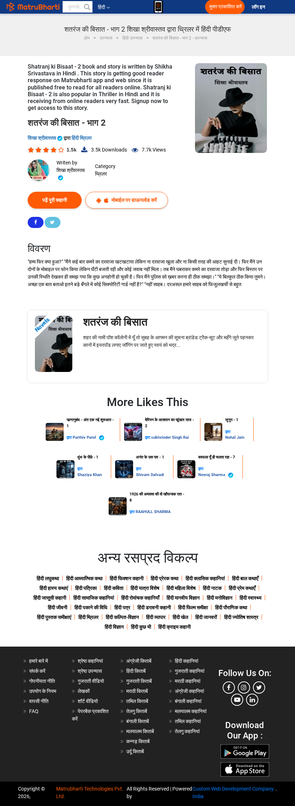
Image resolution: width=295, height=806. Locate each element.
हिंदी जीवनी (57, 607)
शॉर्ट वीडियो (88, 701)
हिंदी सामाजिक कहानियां (93, 598)
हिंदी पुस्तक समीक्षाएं (54, 617)
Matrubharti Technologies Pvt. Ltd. (89, 792)
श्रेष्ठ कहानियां (90, 661)
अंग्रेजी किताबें (138, 661)
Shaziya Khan (89, 474)
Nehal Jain (234, 437)
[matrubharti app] (158, 7)
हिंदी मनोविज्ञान (219, 598)
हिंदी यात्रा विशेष (145, 588)
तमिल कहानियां (188, 721)
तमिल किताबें (137, 701)
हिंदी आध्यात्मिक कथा (84, 578)
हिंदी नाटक (212, 588)
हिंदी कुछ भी (141, 627)
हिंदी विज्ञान (114, 627)
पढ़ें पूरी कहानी (54, 200)
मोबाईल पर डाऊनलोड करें (133, 200)
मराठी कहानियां (187, 681)
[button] (86, 7)
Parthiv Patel (85, 437)
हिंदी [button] (101, 7)
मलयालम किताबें (140, 731)
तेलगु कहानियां (187, 731)
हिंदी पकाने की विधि (90, 607)
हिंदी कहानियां (186, 661)
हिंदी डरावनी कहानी (154, 607)
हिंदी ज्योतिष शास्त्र (241, 617)
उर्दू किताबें (135, 751)
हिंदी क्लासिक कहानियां (205, 578)
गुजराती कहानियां (189, 671)
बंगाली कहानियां (188, 701)
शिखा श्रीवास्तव (42, 138)
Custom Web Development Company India (233, 792)
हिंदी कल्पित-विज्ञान (122, 617)
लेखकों (84, 691)
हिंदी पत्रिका (86, 588)
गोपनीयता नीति (42, 681)
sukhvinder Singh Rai (170, 437)
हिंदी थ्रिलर (82, 138)
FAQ (33, 711)
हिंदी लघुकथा (48, 578)
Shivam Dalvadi (150, 474)
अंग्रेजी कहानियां (189, 691)
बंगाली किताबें (137, 721)
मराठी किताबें (137, 691)
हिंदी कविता (113, 588)
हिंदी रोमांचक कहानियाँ (140, 598)
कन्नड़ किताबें (138, 741)
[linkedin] (252, 700)
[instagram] (244, 687)
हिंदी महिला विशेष (181, 588)
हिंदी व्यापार (155, 617)
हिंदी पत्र (122, 607)
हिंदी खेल (180, 617)
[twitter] (259, 687)
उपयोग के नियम (42, 691)
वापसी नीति (39, 701)
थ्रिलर (101, 174)
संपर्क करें (37, 671)
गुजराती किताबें (139, 681)
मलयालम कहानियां (190, 711)
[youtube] (237, 700)
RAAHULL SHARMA (153, 511)
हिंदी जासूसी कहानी (49, 598)
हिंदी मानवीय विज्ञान (183, 598)
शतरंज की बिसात (115, 322)
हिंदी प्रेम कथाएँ (242, 588)
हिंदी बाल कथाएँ (245, 578)
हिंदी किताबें (136, 671)
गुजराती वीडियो (91, 681)
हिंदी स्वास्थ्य (251, 598)
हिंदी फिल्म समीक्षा (193, 607)
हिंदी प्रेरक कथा (164, 578)
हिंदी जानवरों (206, 617)
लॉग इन (259, 7)
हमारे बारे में (38, 661)
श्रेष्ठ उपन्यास (90, 671)
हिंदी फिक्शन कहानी (127, 578)
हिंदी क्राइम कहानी (174, 627)
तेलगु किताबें (136, 711)
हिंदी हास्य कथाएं (54, 588)
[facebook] (229, 687)
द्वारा (70, 437)
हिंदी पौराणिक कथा (231, 607)
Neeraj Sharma (212, 474)
